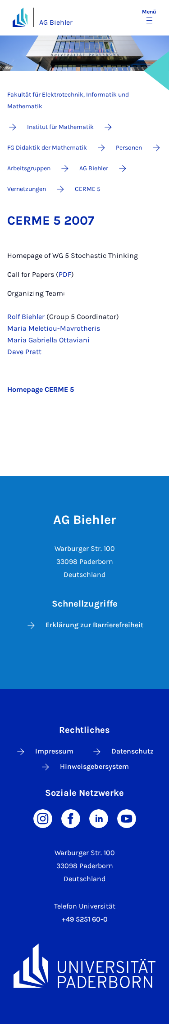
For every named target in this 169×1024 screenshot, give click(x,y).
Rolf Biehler (26, 316)
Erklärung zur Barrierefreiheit (94, 625)
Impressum (54, 751)
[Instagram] (42, 818)
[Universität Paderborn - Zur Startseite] (20, 17)
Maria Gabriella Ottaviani (48, 340)
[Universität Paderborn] (84, 966)
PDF (65, 274)
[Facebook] (70, 818)
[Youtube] (126, 818)
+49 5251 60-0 (85, 919)
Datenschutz (132, 751)
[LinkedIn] (98, 818)
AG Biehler (56, 22)
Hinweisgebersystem (94, 766)
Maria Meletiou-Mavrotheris (53, 328)
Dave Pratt (24, 351)
